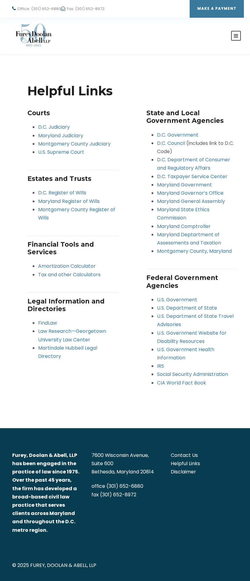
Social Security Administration (192, 374)
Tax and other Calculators (69, 274)
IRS (160, 366)
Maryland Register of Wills (69, 201)
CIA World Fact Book (181, 382)
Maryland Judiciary (60, 135)
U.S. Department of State (187, 307)
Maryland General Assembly (191, 201)
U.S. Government (177, 299)
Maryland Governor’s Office (190, 193)
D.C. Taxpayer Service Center (192, 176)
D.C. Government (177, 134)
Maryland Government (184, 184)
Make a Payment (217, 8)
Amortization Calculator (67, 266)
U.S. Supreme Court (61, 152)
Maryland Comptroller (184, 226)
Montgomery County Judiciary (74, 143)
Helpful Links (185, 463)
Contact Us (184, 455)
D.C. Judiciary (54, 127)
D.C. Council (171, 143)
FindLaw (47, 322)
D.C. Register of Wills (62, 192)
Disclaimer (183, 471)
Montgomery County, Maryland (194, 251)
